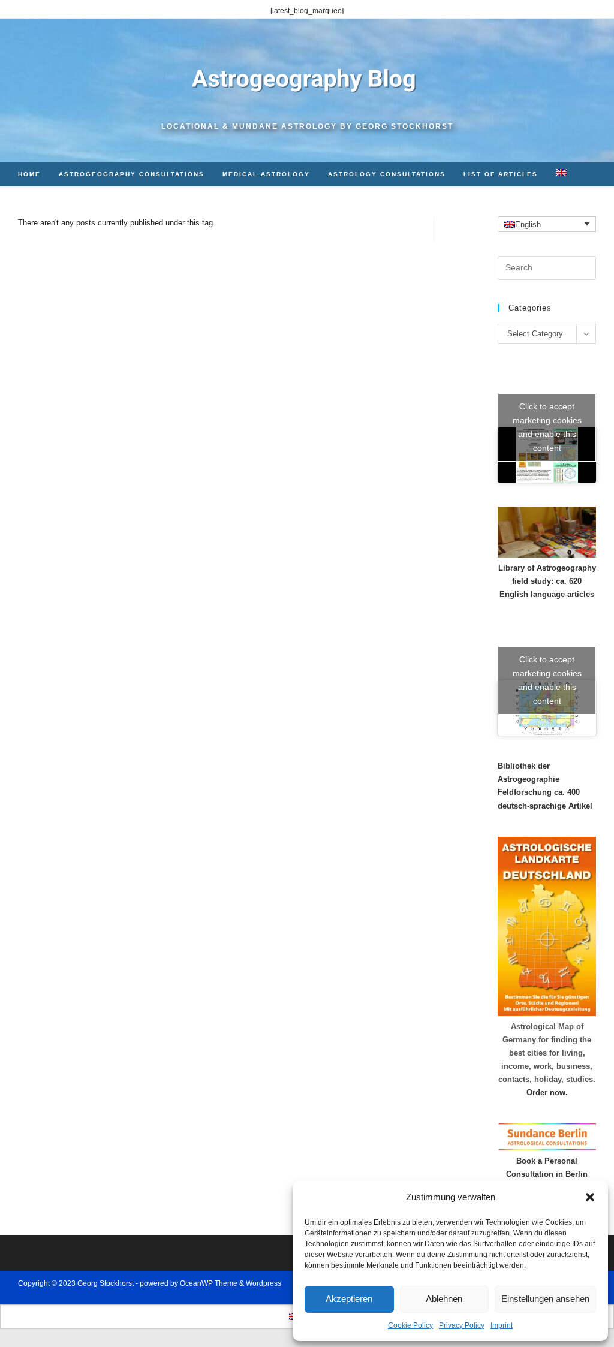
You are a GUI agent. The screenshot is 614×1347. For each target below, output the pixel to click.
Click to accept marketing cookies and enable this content (547, 427)
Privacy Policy (461, 1325)
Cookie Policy (410, 1325)
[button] (590, 1197)
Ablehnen (444, 1299)
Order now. (547, 1092)
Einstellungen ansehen (545, 1299)
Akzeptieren (349, 1299)
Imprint (501, 1325)
